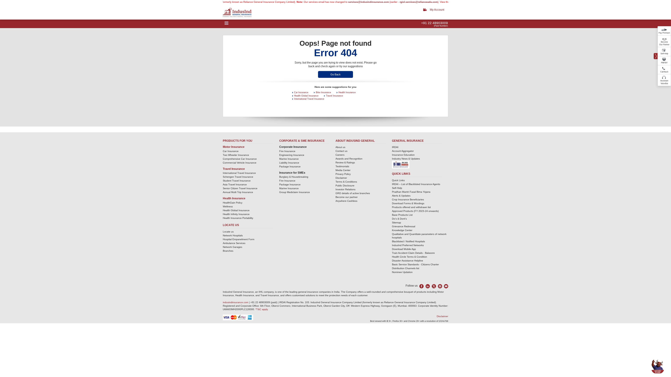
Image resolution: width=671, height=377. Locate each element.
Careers (340, 154)
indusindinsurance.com (236, 302)
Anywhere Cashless (346, 200)
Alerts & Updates (401, 195)
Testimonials (342, 166)
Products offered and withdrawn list (411, 207)
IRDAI (395, 147)
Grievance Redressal (403, 226)
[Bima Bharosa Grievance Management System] (400, 164)
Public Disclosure (345, 185)
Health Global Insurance (306, 95)
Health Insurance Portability (238, 218)
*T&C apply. (261, 309)
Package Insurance (290, 166)
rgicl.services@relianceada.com (407, 2)
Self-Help (664, 54)
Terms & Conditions (346, 181)
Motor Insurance (233, 146)
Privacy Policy (343, 174)
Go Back (335, 74)
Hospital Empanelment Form (238, 239)
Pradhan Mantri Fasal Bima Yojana (411, 191)
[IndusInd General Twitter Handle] (434, 286)
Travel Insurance (334, 95)
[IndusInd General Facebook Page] (421, 286)
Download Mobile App (404, 249)
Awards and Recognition (349, 158)
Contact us (341, 151)
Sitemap (396, 222)
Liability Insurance (289, 162)
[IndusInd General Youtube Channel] (446, 286)
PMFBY (664, 63)
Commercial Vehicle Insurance (239, 162)
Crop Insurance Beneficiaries (408, 199)
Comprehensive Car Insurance (240, 158)
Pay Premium (664, 33)
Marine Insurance (289, 158)
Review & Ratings (345, 162)
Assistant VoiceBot (664, 82)
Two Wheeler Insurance (236, 155)
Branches (228, 250)
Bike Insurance (323, 92)
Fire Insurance (287, 151)
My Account (437, 9)
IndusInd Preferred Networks (408, 245)
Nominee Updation (402, 272)
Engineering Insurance (291, 155)
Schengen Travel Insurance (238, 176)
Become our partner (347, 197)
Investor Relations (345, 189)
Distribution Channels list (405, 268)
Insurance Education (403, 154)
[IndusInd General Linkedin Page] (427, 286)
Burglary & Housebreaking (293, 176)
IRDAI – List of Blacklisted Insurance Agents (416, 184)
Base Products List (402, 214)
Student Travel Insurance (237, 180)
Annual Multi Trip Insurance (238, 192)
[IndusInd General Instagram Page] (440, 286)
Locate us (228, 231)
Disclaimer (341, 177)
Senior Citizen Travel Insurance (240, 188)
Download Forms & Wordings (408, 203)
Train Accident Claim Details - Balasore (413, 253)
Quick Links (398, 180)
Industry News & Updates (406, 158)
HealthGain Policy (232, 202)
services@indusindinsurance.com (356, 2)
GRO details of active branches (353, 193)
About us (340, 147)
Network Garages (232, 247)
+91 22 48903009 (434, 23)
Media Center (343, 170)
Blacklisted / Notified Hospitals (408, 241)
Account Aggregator (403, 151)
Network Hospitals (233, 235)
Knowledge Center (402, 230)
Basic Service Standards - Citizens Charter (415, 264)
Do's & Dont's (399, 218)
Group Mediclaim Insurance (294, 192)
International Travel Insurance (309, 99)
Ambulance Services (234, 243)
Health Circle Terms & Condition (409, 256)
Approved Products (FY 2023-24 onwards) (415, 211)
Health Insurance (347, 92)
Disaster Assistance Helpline (407, 260)
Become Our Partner (664, 43)
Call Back (664, 72)
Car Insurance (301, 92)
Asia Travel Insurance (235, 184)
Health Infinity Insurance (236, 214)
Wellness (228, 206)
